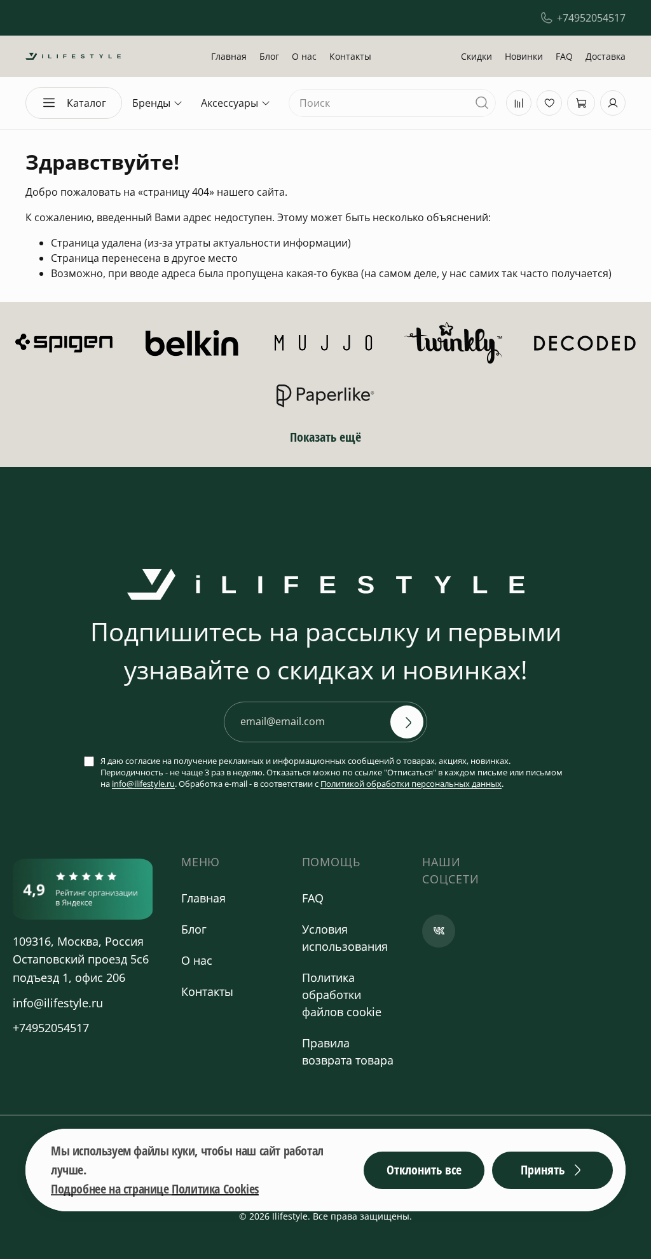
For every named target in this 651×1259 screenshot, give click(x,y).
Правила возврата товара (348, 1051)
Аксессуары (229, 103)
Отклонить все (424, 1169)
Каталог (86, 103)
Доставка (606, 56)
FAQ (564, 56)
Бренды (151, 103)
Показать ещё (325, 437)
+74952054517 (591, 18)
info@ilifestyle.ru (143, 783)
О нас (304, 56)
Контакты (350, 56)
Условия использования (345, 938)
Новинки (524, 56)
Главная (229, 56)
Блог (269, 56)
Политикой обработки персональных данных (411, 783)
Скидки (476, 56)
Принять (543, 1169)
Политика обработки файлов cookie (341, 994)
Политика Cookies (215, 1188)
